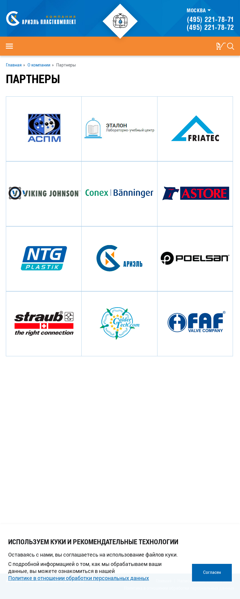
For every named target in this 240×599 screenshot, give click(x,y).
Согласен (212, 572)
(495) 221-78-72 (210, 27)
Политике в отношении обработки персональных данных (78, 577)
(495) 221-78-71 (210, 19)
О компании (39, 65)
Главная (14, 65)
